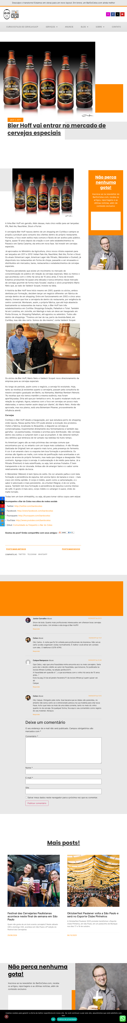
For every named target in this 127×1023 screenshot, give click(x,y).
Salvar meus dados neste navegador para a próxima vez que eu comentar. (63, 797)
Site (27, 788)
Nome (29, 768)
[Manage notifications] (6, 1017)
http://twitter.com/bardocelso (28, 506)
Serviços (50, 27)
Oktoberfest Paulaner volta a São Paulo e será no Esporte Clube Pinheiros (92, 915)
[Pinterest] (2, 506)
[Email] (2, 521)
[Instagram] (108, 14)
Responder (36, 629)
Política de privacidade (67, 1019)
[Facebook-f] (113, 14)
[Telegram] (2, 524)
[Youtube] (122, 14)
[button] (22, 554)
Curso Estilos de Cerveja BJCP (22, 27)
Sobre (99, 27)
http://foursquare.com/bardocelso (34, 515)
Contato (116, 27)
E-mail (29, 778)
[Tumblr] (2, 513)
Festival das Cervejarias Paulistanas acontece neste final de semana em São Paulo (33, 916)
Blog (83, 27)
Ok (53, 1019)
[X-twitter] (118, 14)
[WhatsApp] (2, 517)
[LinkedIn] (2, 510)
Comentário (31, 736)
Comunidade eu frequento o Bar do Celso (32, 525)
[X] (2, 502)
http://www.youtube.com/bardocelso (33, 520)
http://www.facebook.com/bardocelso (35, 511)
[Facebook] (2, 498)
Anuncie (69, 27)
